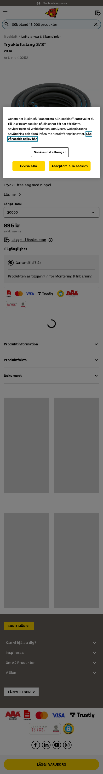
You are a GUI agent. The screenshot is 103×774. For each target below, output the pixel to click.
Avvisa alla (28, 166)
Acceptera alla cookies (70, 166)
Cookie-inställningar (50, 152)
